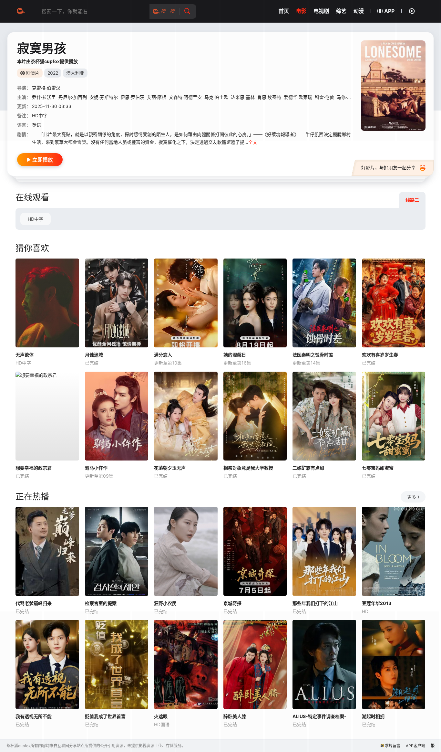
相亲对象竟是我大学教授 (248, 468)
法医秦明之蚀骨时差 (312, 354)
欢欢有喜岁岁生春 (380, 354)
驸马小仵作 (96, 468)
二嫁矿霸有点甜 (308, 468)
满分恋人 (163, 354)
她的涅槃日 (234, 354)
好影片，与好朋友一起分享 (388, 167)
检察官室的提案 (101, 603)
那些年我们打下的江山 (315, 603)
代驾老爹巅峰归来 (33, 603)
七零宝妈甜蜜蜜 (378, 468)
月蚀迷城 (94, 354)
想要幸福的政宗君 (33, 468)
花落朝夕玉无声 (170, 468)
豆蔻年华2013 (376, 603)
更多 (411, 497)
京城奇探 (232, 603)
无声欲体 (24, 354)
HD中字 (35, 219)
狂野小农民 (165, 603)
